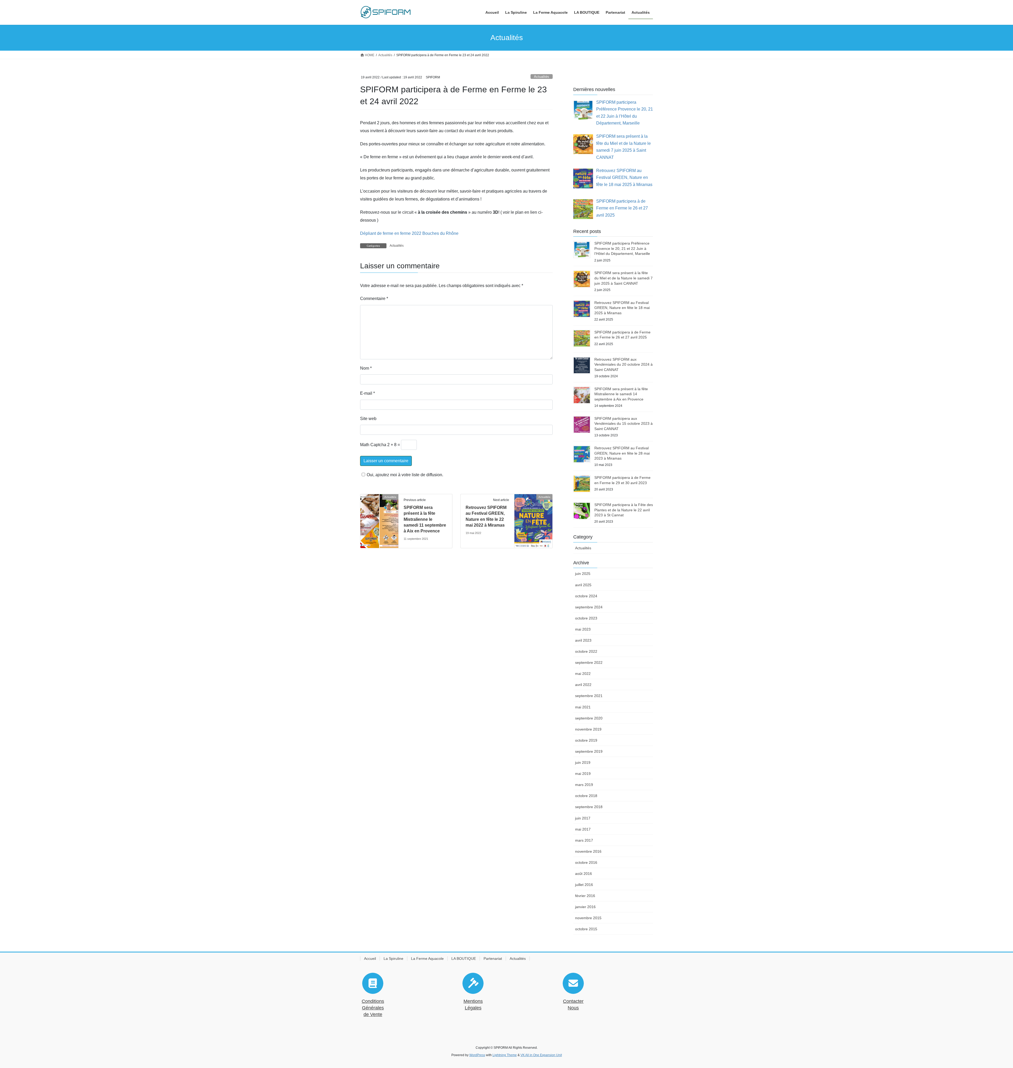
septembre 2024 (589, 607)
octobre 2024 (586, 596)
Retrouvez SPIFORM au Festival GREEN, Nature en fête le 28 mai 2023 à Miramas (622, 453)
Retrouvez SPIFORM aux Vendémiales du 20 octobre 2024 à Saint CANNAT (623, 364)
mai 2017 (583, 829)
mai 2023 (583, 629)
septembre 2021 (589, 696)
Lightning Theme (505, 1055)
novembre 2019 (588, 729)
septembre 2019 (589, 751)
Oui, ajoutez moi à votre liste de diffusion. (405, 475)
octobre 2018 (586, 796)
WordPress (477, 1055)
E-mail (367, 393)
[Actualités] (379, 513)
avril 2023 (583, 640)
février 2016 (585, 896)
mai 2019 (583, 773)
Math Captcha (373, 444)
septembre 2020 (589, 718)
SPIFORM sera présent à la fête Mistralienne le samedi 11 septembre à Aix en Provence (425, 519)
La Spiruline (393, 958)
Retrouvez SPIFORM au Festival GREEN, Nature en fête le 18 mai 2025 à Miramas (622, 308)
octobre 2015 (586, 929)
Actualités (541, 77)
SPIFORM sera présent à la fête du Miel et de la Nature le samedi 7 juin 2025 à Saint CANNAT (623, 278)
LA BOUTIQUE (463, 958)
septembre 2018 (589, 807)
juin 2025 (582, 573)
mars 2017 (584, 840)
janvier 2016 (585, 907)
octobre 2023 (586, 618)
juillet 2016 (584, 885)
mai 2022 (583, 673)
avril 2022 (583, 685)
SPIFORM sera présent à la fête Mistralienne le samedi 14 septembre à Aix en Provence (621, 394)
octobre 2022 (586, 651)
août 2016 (583, 873)
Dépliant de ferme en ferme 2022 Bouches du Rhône (409, 233)
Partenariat (493, 958)
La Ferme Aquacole (427, 958)
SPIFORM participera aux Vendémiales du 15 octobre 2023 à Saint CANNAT (623, 423)
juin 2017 (582, 818)
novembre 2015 (588, 918)
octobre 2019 (586, 740)
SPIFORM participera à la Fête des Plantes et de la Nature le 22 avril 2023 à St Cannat (623, 510)
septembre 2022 (589, 662)
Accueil (370, 958)
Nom (366, 368)
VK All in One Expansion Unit (541, 1055)
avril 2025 (583, 585)
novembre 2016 (588, 851)
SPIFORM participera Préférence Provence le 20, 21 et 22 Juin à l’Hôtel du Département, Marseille (622, 248)
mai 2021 (583, 707)
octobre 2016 (586, 862)
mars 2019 (584, 785)
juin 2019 (582, 762)
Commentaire (374, 298)
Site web (368, 418)
